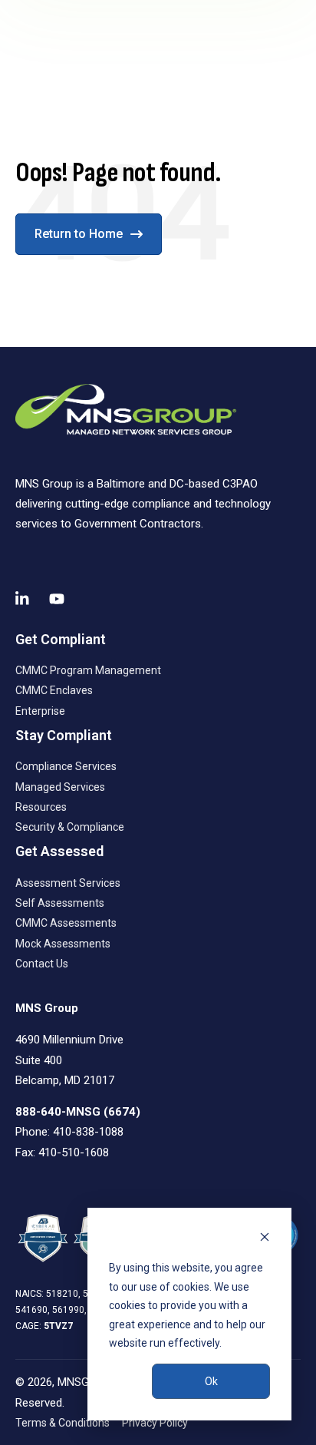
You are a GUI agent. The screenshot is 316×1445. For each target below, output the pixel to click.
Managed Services (60, 787)
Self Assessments (59, 903)
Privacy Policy (155, 1423)
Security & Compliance (69, 827)
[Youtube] (56, 599)
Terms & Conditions (62, 1423)
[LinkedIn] (23, 599)
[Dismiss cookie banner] (264, 1238)
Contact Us (41, 963)
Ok (211, 1381)
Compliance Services (66, 766)
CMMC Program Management (88, 670)
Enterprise (40, 711)
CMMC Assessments (66, 923)
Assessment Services (67, 883)
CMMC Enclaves (54, 690)
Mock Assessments (62, 943)
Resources (41, 807)
